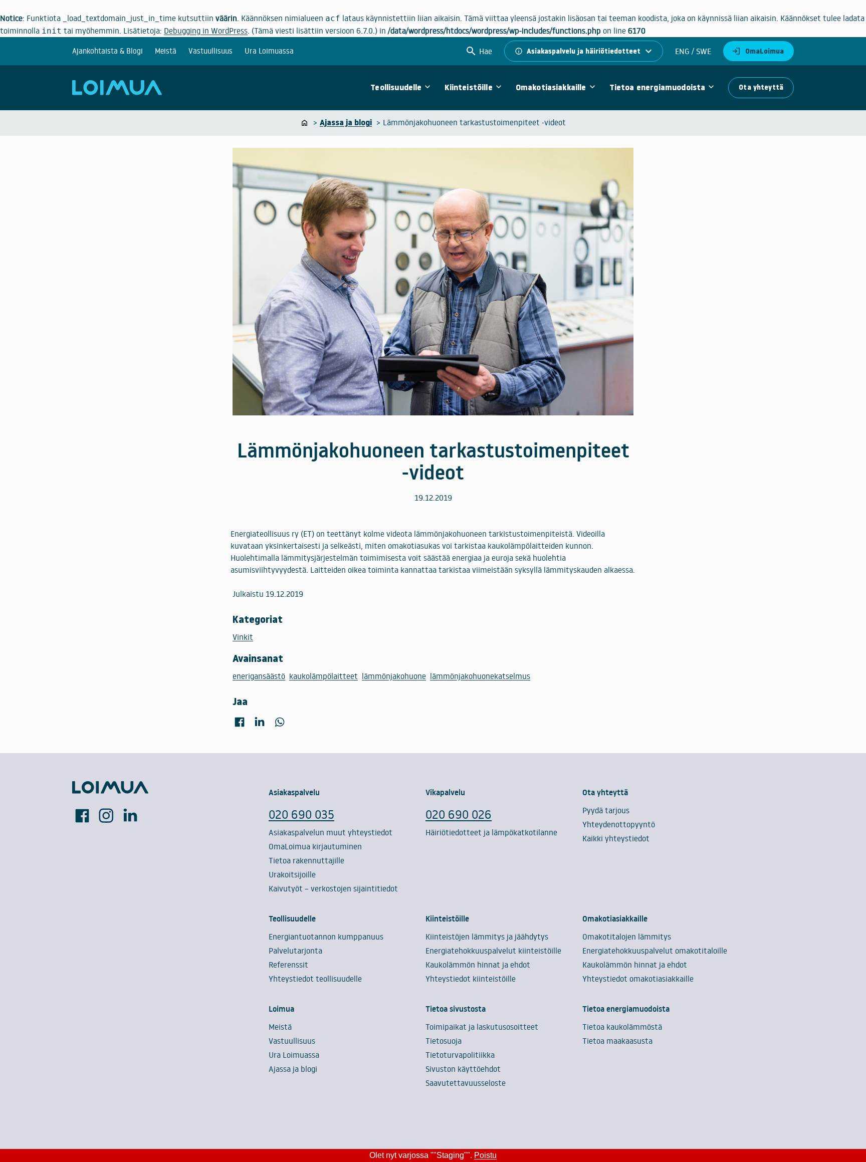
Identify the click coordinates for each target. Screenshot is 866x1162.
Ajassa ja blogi (293, 1069)
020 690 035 (301, 814)
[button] (478, 51)
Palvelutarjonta (295, 951)
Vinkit (243, 637)
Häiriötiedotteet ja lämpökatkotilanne (491, 832)
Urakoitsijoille (292, 874)
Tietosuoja (443, 1041)
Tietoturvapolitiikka (460, 1055)
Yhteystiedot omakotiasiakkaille (638, 979)
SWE (702, 51)
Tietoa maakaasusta (617, 1041)
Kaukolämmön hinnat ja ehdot (477, 965)
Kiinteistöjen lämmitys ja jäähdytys (486, 937)
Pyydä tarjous (605, 810)
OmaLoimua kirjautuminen (315, 846)
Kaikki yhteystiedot (616, 838)
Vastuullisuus (210, 51)
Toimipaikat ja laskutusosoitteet (481, 1027)
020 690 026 (458, 814)
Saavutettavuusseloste (465, 1083)
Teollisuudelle (395, 87)
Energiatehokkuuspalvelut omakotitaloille (654, 951)
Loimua (281, 1008)
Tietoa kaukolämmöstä (622, 1027)
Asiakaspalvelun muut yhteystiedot (330, 832)
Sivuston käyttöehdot (463, 1069)
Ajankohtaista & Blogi (107, 51)
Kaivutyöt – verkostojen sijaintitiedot (333, 888)
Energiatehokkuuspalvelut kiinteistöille (493, 951)
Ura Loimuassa (269, 51)
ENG (682, 51)
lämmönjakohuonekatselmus (480, 676)
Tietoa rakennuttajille (306, 860)
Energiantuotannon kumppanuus (326, 937)
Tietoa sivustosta (455, 1008)
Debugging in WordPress (206, 31)
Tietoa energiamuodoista (657, 87)
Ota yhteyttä (761, 87)
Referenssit (288, 965)
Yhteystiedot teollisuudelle (315, 979)
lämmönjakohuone (394, 676)
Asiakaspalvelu (294, 792)
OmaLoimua (764, 51)
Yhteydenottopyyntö (618, 824)
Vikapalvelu (445, 792)
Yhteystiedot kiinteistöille (470, 979)
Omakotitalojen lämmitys (626, 937)
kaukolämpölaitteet (323, 676)
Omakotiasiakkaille (551, 87)
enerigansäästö (259, 676)
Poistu (485, 1155)
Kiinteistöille (468, 87)
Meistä (165, 51)
